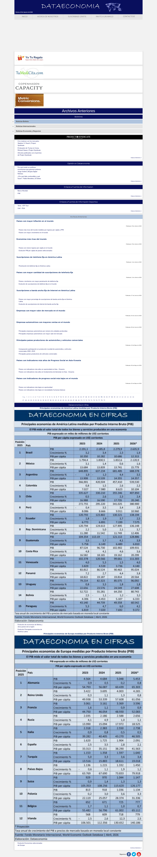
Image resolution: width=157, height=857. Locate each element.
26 (81, 397)
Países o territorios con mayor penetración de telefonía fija (38, 281)
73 (89, 400)
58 (50, 400)
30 (91, 397)
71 (84, 400)
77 (99, 400)
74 (91, 400)
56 (45, 400)
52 (36, 400)
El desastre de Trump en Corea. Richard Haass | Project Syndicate (29, 149)
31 (94, 397)
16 (56, 397)
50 (31, 400)
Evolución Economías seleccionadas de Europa (30, 844)
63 (63, 400)
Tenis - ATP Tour (23, 205)
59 (53, 400)
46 (133, 397)
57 (48, 400)
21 (68, 397)
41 (120, 397)
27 (83, 397)
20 (66, 397)
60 (56, 400)
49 (28, 400)
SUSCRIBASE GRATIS (77, 17)
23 (73, 397)
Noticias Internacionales (26, 126)
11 (45, 397)
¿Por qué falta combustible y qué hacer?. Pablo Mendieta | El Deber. (29, 177)
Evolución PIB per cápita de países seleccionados (35, 250)
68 (76, 400)
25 (78, 397)
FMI (19, 193)
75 (94, 400)
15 (54, 397)
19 (63, 397)
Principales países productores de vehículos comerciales (38, 354)
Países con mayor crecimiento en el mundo (33, 232)
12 (47, 397)
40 (117, 397)
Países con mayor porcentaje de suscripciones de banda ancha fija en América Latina (45, 300)
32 (96, 397)
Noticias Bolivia (22, 121)
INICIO (25, 17)
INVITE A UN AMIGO (104, 17)
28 (86, 397)
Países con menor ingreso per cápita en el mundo (35, 248)
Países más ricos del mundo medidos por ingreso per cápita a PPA (41, 230)
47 (23, 400)
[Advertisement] (78, 35)
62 (61, 400)
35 (104, 397)
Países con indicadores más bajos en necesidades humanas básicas (42, 390)
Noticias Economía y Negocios (28, 131)
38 (112, 397)
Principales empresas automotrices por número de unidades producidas (43, 331)
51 (33, 400)
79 (104, 400)
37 (109, 397)
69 (79, 400)
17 (58, 397)
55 (43, 400)
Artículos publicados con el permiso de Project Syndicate (30, 154)
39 (114, 397)
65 (68, 400)
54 (41, 400)
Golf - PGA (21, 208)
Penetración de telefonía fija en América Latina (34, 266)
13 (49, 397)
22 (70, 397)
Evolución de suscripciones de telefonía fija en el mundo (38, 284)
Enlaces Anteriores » (136, 157)
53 (38, 400)
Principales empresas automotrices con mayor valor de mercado (40, 334)
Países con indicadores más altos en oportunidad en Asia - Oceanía (42, 369)
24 (76, 397)
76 (96, 400)
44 (128, 397)
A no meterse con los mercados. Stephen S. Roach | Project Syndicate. (28, 143)
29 (89, 397)
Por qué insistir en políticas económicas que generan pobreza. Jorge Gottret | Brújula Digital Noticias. (29, 170)
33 (99, 397)
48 (26, 400)
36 (107, 397)
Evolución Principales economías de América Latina (30, 630)
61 (58, 400)
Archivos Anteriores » (136, 848)
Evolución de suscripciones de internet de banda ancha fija (38, 304)
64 (66, 400)
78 (102, 400)
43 (125, 397)
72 (86, 400)
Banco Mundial (23, 191)
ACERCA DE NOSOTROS (47, 17)
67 (73, 400)
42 (122, 397)
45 (130, 397)
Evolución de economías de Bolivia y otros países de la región (30, 626)
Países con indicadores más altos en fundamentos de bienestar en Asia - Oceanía (46, 372)
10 (43, 397)
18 (61, 397)
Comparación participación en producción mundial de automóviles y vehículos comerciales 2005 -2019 (45, 350)
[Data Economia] (70, 6)
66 (71, 400)
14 (52, 397)
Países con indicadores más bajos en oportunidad (35, 387)
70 (81, 400)
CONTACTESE (129, 16)
